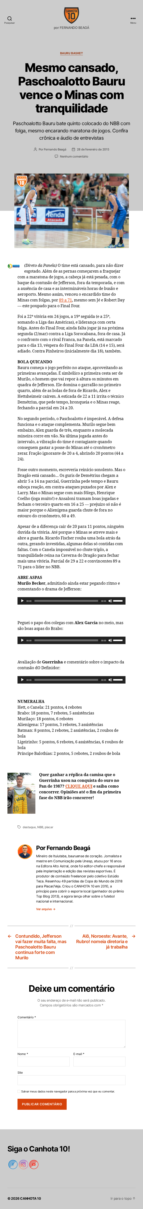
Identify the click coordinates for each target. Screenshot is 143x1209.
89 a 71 (65, 300)
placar (49, 827)
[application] (71, 601)
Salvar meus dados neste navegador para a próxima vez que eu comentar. (66, 1091)
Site (20, 1072)
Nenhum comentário (74, 156)
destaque (29, 827)
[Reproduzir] (22, 601)
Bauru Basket (71, 53)
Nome (23, 1054)
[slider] (118, 600)
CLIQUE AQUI (78, 786)
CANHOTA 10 (30, 1198)
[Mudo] (110, 601)
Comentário (26, 1017)
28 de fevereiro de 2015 (93, 149)
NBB (40, 827)
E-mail (78, 1054)
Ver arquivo (46, 909)
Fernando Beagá (54, 149)
